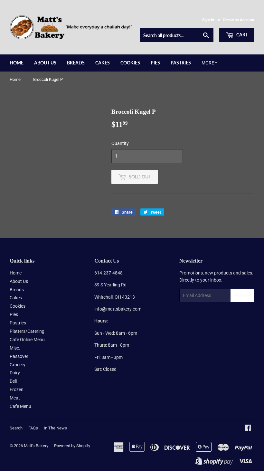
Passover (19, 356)
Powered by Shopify (72, 445)
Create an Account (238, 20)
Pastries (181, 62)
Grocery (17, 364)
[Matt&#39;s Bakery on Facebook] (247, 428)
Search (16, 428)
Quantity (120, 143)
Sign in (208, 20)
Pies (155, 62)
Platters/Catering (27, 331)
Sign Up (242, 295)
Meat (15, 397)
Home (17, 62)
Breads (76, 62)
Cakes (102, 62)
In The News (55, 428)
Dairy (15, 372)
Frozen (17, 389)
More (208, 62)
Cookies (130, 62)
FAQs (33, 428)
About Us (45, 62)
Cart (241, 34)
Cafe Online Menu (27, 339)
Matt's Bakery (36, 445)
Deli (13, 381)
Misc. (15, 348)
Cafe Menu (20, 406)
